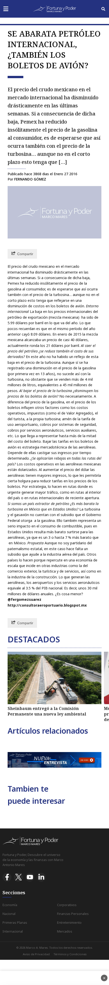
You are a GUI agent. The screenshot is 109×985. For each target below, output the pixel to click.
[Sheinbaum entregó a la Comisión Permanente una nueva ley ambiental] (54, 678)
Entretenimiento (69, 922)
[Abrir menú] (5, 9)
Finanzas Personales (73, 914)
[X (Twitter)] (18, 877)
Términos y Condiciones (69, 954)
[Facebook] (7, 877)
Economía (10, 905)
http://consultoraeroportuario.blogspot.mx (47, 605)
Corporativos (67, 905)
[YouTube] (29, 877)
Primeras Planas (15, 922)
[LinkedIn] (41, 877)
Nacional (9, 914)
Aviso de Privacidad (36, 954)
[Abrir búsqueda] (103, 9)
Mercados (64, 931)
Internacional (13, 931)
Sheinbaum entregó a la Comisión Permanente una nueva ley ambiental (47, 711)
